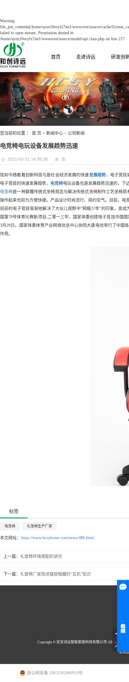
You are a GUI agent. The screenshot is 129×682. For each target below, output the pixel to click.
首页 (56, 56)
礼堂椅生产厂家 (39, 526)
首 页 (36, 133)
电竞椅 (6, 191)
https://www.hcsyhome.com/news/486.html (57, 538)
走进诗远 (85, 56)
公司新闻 (76, 133)
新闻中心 (54, 133)
